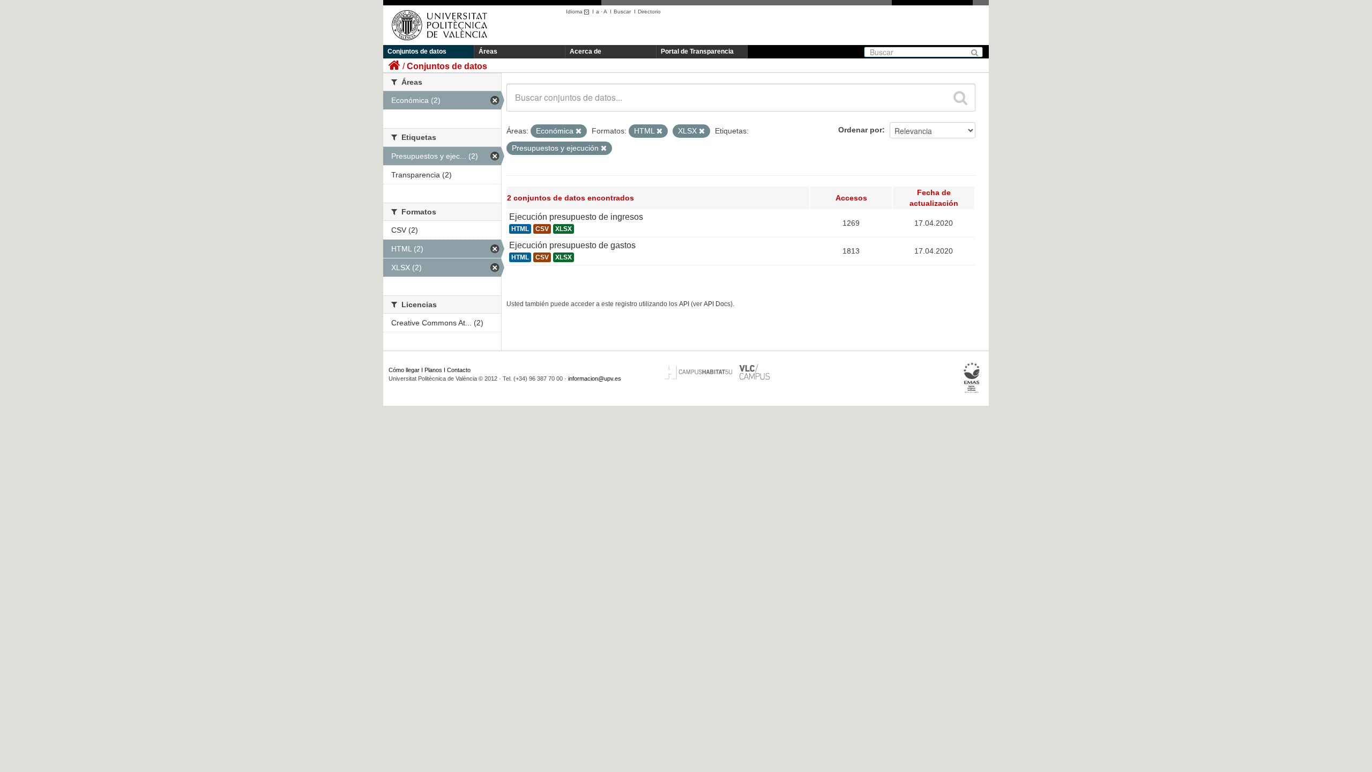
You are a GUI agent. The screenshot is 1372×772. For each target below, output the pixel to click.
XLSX (563, 229)
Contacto (459, 370)
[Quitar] (578, 131)
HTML (520, 229)
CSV (542, 229)
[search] (960, 98)
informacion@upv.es (594, 378)
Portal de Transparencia (697, 51)
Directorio (649, 11)
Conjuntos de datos (416, 51)
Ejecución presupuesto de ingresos (576, 216)
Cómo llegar (404, 370)
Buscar (622, 11)
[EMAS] (972, 378)
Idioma (575, 11)
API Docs (717, 304)
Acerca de (585, 51)
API (684, 304)
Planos (433, 370)
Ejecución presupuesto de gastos (572, 245)
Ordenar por (860, 129)
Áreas (488, 51)
